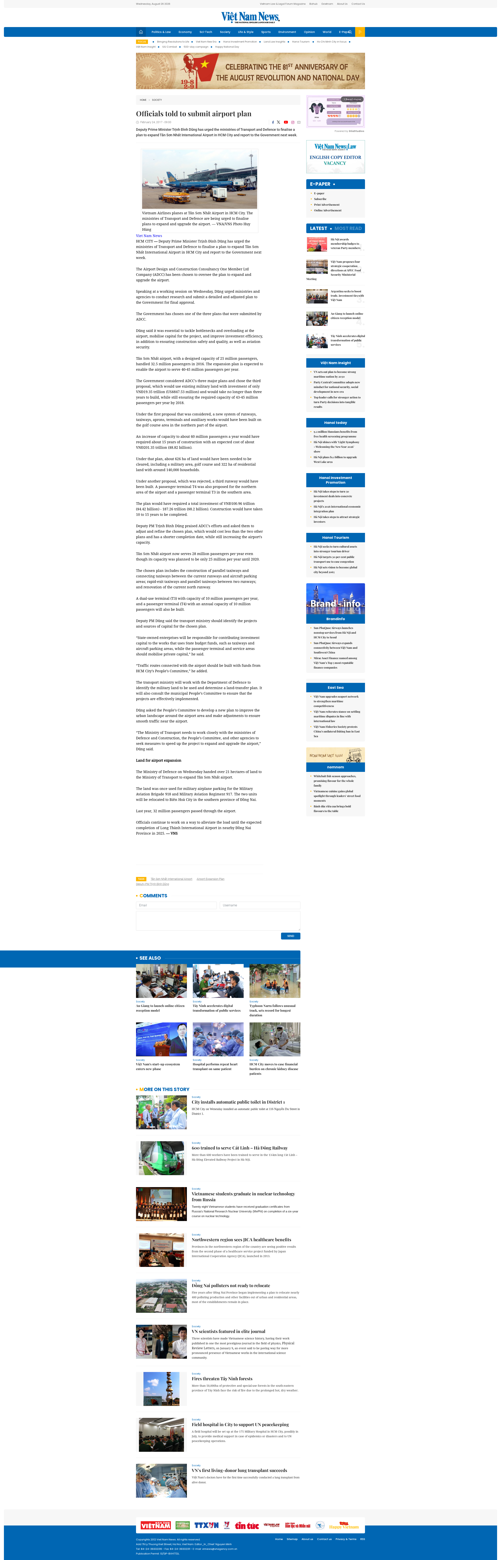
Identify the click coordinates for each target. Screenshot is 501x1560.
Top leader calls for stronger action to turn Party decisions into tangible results (337, 402)
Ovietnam (327, 3)
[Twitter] (278, 122)
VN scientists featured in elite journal (228, 1331)
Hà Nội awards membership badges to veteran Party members (345, 243)
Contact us (324, 1539)
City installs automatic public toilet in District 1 (238, 1102)
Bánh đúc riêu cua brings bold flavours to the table (332, 808)
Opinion (309, 32)
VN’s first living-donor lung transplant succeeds (239, 1470)
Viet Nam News (149, 235)
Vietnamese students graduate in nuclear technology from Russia (243, 1196)
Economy (185, 32)
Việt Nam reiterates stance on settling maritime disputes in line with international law (337, 716)
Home (143, 100)
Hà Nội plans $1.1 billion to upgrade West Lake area (335, 459)
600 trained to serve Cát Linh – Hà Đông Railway (240, 1148)
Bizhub (313, 3)
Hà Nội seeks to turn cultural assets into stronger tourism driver (335, 549)
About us (307, 1539)
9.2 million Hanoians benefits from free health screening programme (335, 434)
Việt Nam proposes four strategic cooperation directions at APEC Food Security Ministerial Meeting (333, 270)
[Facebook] (273, 122)
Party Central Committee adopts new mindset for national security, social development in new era (337, 386)
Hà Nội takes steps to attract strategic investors (337, 519)
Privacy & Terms (346, 1539)
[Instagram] (292, 122)
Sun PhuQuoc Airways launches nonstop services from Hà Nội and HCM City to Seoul (335, 632)
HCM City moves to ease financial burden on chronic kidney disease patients (274, 1069)
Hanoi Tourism (301, 41)
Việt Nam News (250, 17)
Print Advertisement (327, 204)
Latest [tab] (318, 228)
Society (225, 32)
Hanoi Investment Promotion (240, 41)
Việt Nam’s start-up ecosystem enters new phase (158, 1066)
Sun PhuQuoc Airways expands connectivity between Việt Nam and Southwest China (335, 647)
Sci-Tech (206, 32)
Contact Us (358, 3)
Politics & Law (161, 32)
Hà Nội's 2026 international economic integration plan (337, 509)
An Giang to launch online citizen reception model (160, 1008)
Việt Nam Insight (146, 46)
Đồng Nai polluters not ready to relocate (231, 1285)
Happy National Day (227, 46)
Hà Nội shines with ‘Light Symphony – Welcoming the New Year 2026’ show (336, 446)
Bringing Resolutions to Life (173, 41)
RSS (362, 1539)
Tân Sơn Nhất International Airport (171, 878)
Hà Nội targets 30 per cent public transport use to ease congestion (334, 559)
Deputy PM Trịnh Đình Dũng (152, 884)
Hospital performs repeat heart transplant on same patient (215, 1066)
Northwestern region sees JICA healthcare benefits (241, 1239)
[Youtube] (285, 122)
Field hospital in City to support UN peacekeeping (240, 1424)
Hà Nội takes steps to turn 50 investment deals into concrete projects (333, 496)
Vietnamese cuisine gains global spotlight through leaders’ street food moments (337, 795)
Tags (141, 879)
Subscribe (320, 199)
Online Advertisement (328, 210)
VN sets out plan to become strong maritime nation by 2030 (335, 374)
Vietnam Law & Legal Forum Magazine (282, 3)
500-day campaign (196, 46)
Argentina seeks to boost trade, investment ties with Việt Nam (347, 295)
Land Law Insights (274, 41)
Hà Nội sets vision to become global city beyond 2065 (335, 569)
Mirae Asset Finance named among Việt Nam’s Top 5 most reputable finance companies (335, 662)
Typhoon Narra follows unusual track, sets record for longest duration (273, 1010)
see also (150, 958)
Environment (287, 32)
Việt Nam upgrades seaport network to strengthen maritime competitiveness (336, 701)
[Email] (298, 122)
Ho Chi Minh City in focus (332, 41)
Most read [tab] (348, 228)
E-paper (320, 184)
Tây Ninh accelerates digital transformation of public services (217, 1008)
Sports (266, 32)
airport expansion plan (210, 878)
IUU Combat (169, 46)
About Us (342, 3)
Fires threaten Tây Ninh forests (222, 1378)
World (327, 32)
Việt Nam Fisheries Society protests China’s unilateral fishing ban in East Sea (337, 731)
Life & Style (245, 32)
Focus (142, 41)
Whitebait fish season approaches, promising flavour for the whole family (335, 780)
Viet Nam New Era (206, 41)
